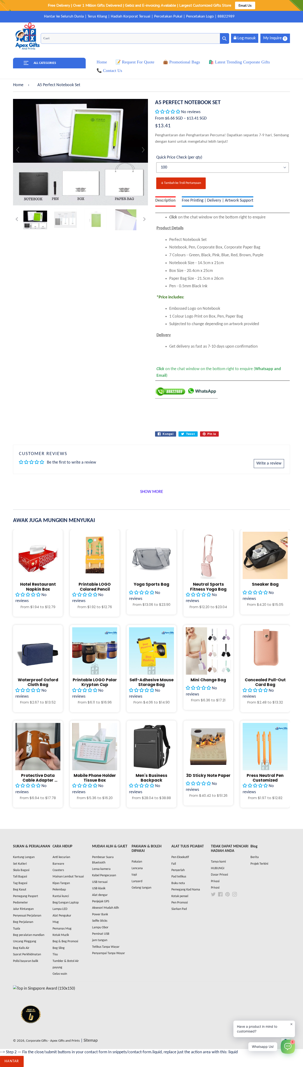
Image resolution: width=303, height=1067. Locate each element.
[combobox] (135, 38)
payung (57, 967)
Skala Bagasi (21, 870)
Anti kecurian (61, 857)
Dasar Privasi (219, 875)
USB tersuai (99, 882)
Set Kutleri (20, 864)
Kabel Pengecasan (104, 875)
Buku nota (178, 883)
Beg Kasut (19, 889)
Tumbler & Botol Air (66, 961)
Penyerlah (178, 870)
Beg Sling (59, 948)
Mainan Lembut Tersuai (68, 876)
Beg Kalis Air (21, 948)
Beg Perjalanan (23, 922)
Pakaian (137, 861)
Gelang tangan (141, 888)
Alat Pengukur (62, 915)
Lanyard (137, 881)
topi (134, 875)
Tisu (55, 954)
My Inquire (274, 38)
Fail (173, 864)
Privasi (215, 881)
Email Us (245, 5)
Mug (56, 922)
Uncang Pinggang (24, 941)
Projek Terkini (259, 864)
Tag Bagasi (20, 883)
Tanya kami (218, 861)
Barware (58, 864)
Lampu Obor (100, 927)
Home (18, 85)
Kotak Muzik (61, 935)
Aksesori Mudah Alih (105, 908)
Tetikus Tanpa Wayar (106, 947)
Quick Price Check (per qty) (179, 157)
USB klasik (98, 888)
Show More (151, 492)
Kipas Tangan (61, 883)
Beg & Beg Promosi (65, 941)
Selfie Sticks (99, 921)
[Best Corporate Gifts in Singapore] (31, 1029)
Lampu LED (60, 909)
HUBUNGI (217, 868)
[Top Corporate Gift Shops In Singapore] (44, 988)
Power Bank (100, 914)
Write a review (268, 463)
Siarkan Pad (179, 909)
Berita (254, 857)
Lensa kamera (101, 869)
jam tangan (99, 940)
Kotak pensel (179, 896)
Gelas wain (60, 974)
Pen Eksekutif (180, 857)
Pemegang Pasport (25, 896)
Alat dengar (100, 895)
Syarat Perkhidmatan (27, 954)
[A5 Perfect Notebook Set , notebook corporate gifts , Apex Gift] (35, 220)
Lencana (137, 868)
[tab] (165, 201)
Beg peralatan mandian (28, 935)
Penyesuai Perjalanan (27, 915)
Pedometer (20, 902)
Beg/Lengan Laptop (66, 902)
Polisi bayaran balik (25, 961)
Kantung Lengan (24, 857)
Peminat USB (100, 934)
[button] (167, 112)
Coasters (58, 870)
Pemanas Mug (62, 928)
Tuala (16, 928)
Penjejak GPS (100, 901)
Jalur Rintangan (23, 909)
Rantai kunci (61, 896)
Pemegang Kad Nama (185, 889)
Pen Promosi (179, 902)
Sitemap (91, 1040)
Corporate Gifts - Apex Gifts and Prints (53, 1041)
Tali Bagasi (20, 876)
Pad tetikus (178, 876)
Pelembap (59, 889)
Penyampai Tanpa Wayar (108, 953)
